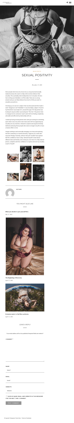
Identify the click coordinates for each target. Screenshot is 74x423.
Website (8, 387)
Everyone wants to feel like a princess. (17, 314)
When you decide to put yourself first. (17, 212)
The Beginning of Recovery (13, 278)
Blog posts (37, 71)
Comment (9, 339)
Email (7, 376)
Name (7, 366)
